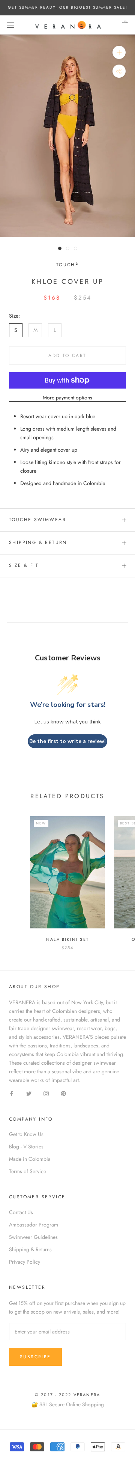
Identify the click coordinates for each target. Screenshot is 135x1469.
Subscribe (35, 1356)
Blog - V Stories (26, 1146)
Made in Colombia (30, 1159)
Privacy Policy (24, 1262)
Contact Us (21, 1212)
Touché (67, 264)
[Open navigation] (10, 25)
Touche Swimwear (37, 519)
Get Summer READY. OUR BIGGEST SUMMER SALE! (68, 7)
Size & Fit (24, 565)
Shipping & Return (38, 542)
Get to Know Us (26, 1134)
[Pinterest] (63, 1093)
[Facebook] (11, 1093)
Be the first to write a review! (67, 741)
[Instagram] (46, 1093)
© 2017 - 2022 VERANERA (67, 1395)
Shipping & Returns (30, 1249)
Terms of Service (27, 1171)
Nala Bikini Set (67, 939)
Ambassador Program (33, 1224)
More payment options (67, 397)
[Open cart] (125, 25)
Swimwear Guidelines (33, 1237)
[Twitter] (29, 1093)
